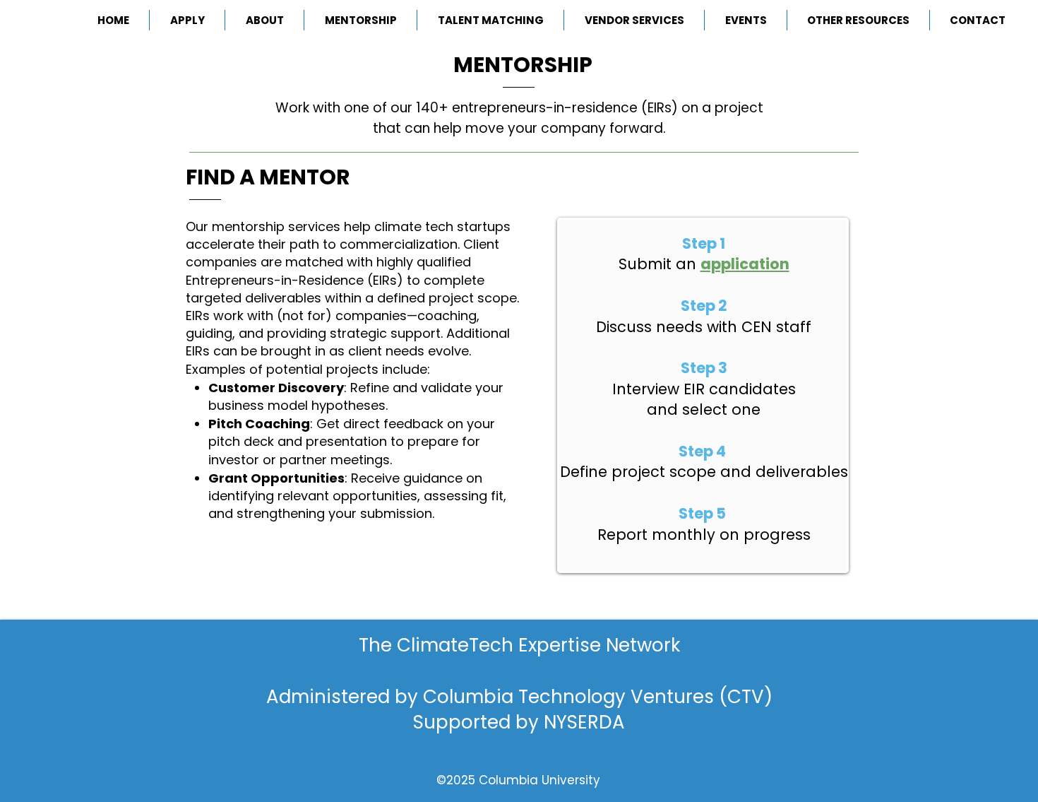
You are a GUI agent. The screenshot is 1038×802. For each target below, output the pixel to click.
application (744, 264)
